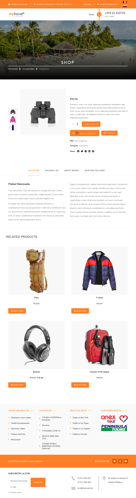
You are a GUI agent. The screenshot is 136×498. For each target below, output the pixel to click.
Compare (110, 133)
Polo (36, 297)
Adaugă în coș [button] (36, 271)
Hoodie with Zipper (99, 371)
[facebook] (78, 151)
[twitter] (82, 151)
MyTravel (12, 68)
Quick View (18, 311)
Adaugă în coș (91, 124)
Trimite (38, 482)
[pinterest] (93, 151)
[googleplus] (85, 151)
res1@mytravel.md (85, 488)
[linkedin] (89, 151)
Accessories (28, 68)
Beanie (36, 371)
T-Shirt (99, 297)
